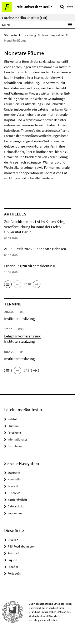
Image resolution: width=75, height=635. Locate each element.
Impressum (15, 513)
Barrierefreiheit (17, 500)
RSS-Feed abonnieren (21, 546)
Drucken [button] (13, 540)
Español (13, 567)
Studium (13, 426)
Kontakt (13, 486)
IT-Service (14, 493)
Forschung (29, 35)
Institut (12, 419)
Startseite (10, 35)
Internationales (17, 439)
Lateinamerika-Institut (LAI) (24, 17)
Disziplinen (15, 446)
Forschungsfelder (53, 35)
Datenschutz (16, 506)
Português (14, 573)
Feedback (14, 553)
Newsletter (14, 479)
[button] (8, 284)
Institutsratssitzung (19, 318)
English (12, 560)
